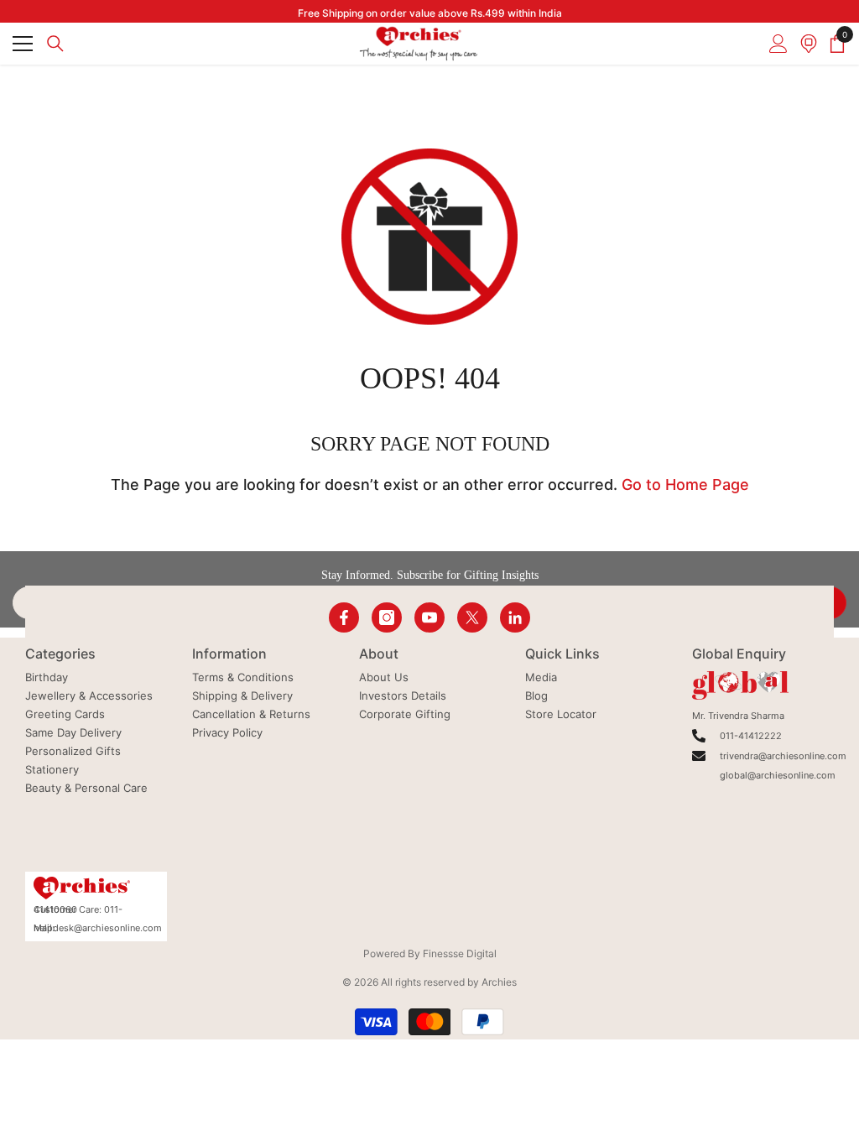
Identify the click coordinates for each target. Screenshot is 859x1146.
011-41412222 (751, 736)
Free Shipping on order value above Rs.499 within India (430, 13)
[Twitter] (472, 617)
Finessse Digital (460, 953)
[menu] (23, 44)
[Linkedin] (515, 617)
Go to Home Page (685, 484)
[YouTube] (429, 617)
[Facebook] (344, 617)
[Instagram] (387, 617)
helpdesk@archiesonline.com (98, 928)
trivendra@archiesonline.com (783, 756)
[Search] (55, 44)
